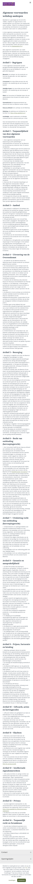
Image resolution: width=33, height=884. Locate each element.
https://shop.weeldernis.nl (17, 113)
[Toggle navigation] (30, 3)
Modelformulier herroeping (19, 472)
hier (26, 867)
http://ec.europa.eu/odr (9, 764)
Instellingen (12, 880)
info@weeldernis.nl (16, 46)
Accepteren (21, 880)
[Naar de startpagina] (8, 4)
